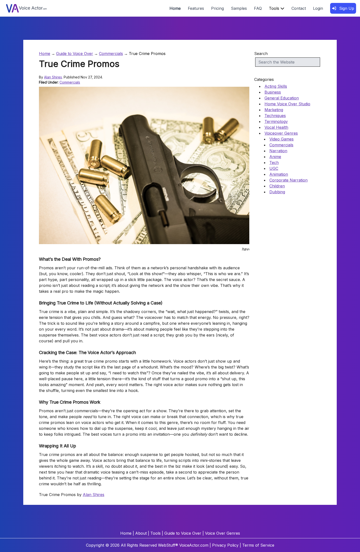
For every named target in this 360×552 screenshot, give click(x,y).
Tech (274, 162)
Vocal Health (276, 127)
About (141, 533)
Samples (239, 8)
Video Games (281, 139)
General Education (281, 98)
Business (272, 92)
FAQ (258, 8)
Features (196, 8)
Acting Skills (275, 86)
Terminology (276, 121)
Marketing (273, 109)
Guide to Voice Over (74, 53)
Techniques (275, 115)
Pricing (217, 8)
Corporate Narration (288, 180)
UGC (273, 168)
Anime (275, 156)
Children (277, 186)
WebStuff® (168, 545)
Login (318, 8)
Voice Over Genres (222, 533)
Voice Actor (33, 8)
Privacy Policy (225, 545)
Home (175, 8)
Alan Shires (53, 77)
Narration (278, 150)
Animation (278, 174)
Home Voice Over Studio (287, 103)
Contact (298, 8)
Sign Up (346, 8)
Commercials (111, 53)
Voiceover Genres (281, 133)
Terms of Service (258, 545)
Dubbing (277, 191)
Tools (274, 8)
